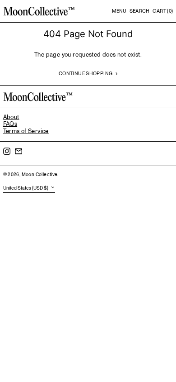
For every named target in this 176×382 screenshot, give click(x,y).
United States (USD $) (26, 188)
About (11, 117)
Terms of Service (26, 131)
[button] (140, 11)
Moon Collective (40, 175)
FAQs (10, 124)
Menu (119, 11)
